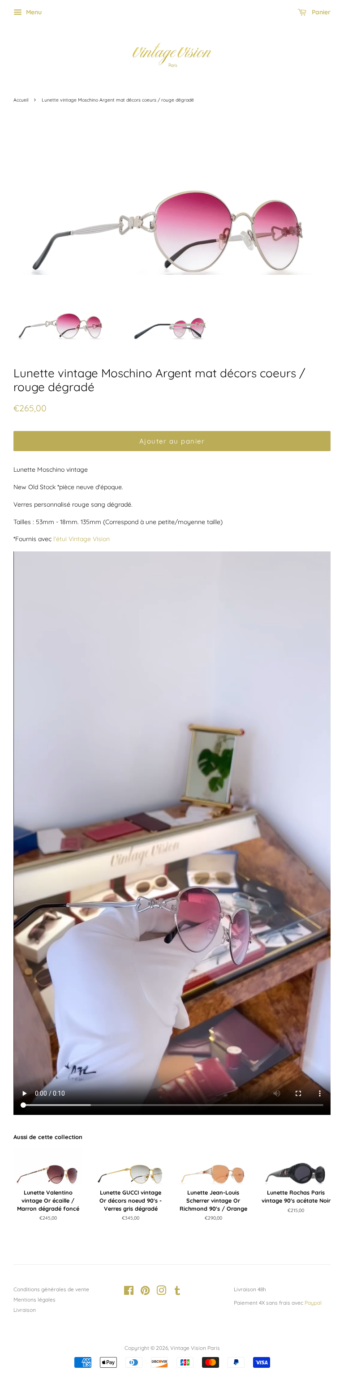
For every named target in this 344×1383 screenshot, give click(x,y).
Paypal (313, 1302)
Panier (320, 12)
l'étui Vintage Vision (81, 539)
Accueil (20, 100)
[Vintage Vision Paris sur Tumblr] (177, 1292)
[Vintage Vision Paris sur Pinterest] (145, 1292)
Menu (33, 12)
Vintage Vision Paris (195, 1348)
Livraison (24, 1309)
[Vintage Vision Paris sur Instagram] (161, 1292)
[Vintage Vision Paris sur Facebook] (129, 1292)
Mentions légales (34, 1299)
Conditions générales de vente (51, 1289)
